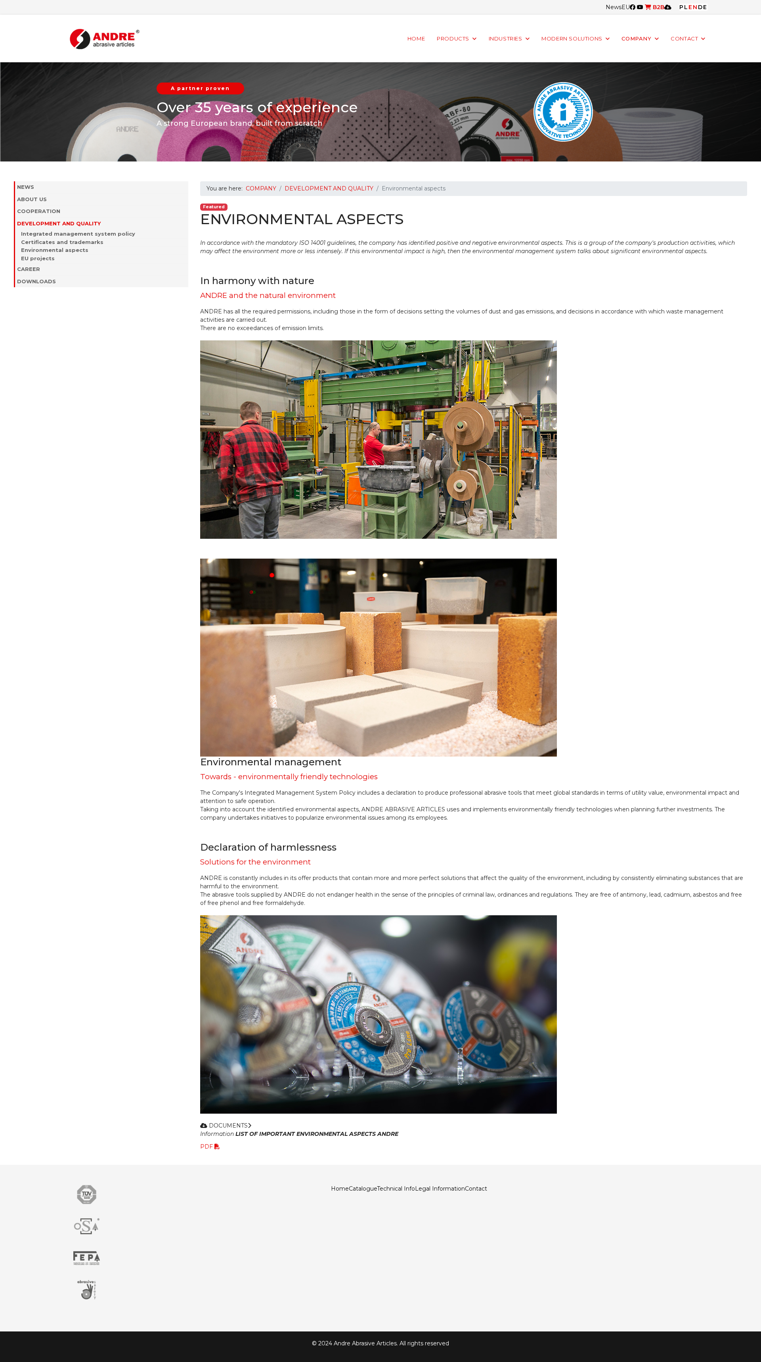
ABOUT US (32, 199)
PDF (207, 1146)
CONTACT (684, 38)
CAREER (28, 269)
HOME (416, 38)
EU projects (38, 258)
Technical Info (396, 1188)
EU (625, 7)
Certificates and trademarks (62, 242)
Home (340, 1188)
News (613, 7)
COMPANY (636, 38)
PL (683, 7)
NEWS (25, 187)
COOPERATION (38, 211)
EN (693, 7)
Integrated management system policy (78, 234)
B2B (657, 7)
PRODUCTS (453, 38)
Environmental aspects (54, 250)
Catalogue (363, 1188)
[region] (380, 111)
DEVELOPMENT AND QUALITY (59, 223)
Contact (476, 1188)
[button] (184, 200)
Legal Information (440, 1188)
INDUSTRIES (505, 38)
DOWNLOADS (36, 281)
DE (702, 7)
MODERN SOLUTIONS (571, 38)
